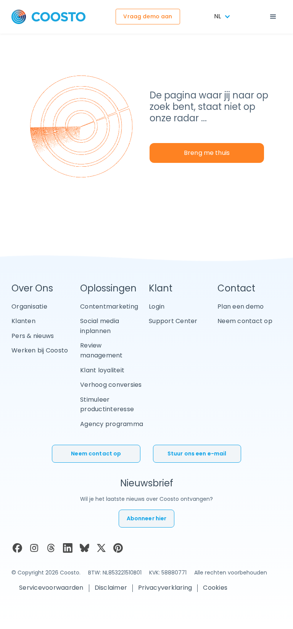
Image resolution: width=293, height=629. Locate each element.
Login (156, 306)
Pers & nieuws (32, 335)
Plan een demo (240, 306)
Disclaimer (111, 587)
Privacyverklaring (165, 587)
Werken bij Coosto (39, 350)
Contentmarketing (109, 306)
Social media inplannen (99, 326)
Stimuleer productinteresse (107, 404)
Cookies (215, 587)
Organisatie (29, 306)
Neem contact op (244, 321)
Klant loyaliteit (102, 370)
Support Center (173, 321)
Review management (101, 350)
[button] (273, 16)
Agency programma (111, 424)
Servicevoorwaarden (51, 587)
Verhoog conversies (111, 384)
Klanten (23, 321)
